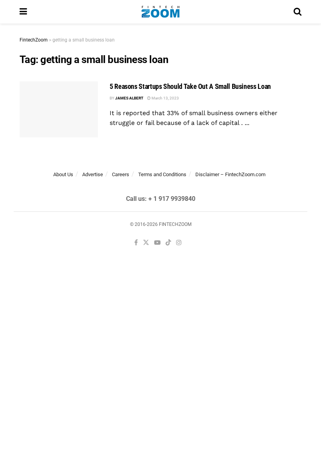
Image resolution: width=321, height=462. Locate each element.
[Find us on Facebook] (136, 243)
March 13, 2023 (165, 98)
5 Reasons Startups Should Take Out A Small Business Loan (190, 86)
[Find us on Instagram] (179, 243)
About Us (63, 174)
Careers (120, 174)
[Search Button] (297, 11)
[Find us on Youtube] (157, 243)
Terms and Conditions (162, 174)
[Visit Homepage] (160, 12)
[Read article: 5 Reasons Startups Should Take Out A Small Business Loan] (59, 109)
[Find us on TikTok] (168, 243)
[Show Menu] (23, 11)
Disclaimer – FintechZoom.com (230, 174)
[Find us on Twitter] (146, 243)
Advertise (92, 174)
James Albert (129, 98)
